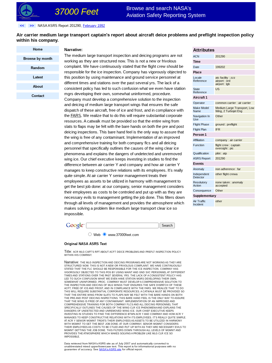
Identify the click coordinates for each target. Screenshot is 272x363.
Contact (38, 96)
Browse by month (37, 59)
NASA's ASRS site (110, 349)
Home (37, 49)
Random (38, 68)
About (38, 86)
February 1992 (94, 26)
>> (32, 26)
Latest (38, 77)
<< (22, 26)
